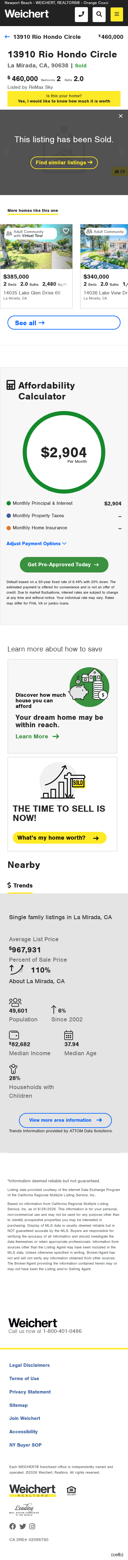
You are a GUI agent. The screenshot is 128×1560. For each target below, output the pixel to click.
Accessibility (23, 1432)
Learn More (37, 736)
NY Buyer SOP (25, 1445)
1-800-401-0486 (62, 1331)
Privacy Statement (30, 1392)
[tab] (20, 887)
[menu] (116, 14)
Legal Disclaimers (29, 1365)
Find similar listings (62, 162)
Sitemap (18, 1405)
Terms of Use (24, 1378)
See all (27, 323)
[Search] (99, 14)
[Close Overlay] (120, 116)
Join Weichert (24, 1418)
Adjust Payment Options (34, 544)
